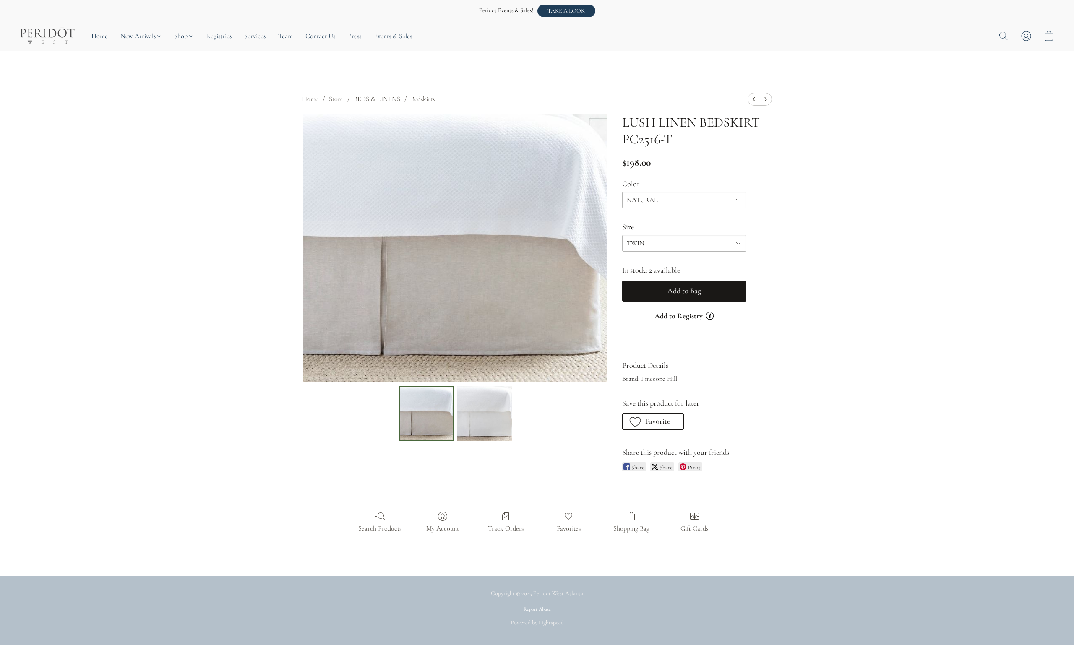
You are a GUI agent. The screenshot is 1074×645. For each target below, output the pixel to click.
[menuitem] (754, 99)
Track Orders (506, 528)
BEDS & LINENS (377, 99)
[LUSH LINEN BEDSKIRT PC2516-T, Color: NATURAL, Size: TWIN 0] (426, 413)
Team (285, 36)
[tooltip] (710, 316)
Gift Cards (694, 528)
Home (99, 36)
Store (336, 99)
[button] (566, 11)
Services (255, 36)
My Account (442, 528)
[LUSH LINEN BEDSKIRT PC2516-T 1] (484, 413)
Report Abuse (537, 609)
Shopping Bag (631, 528)
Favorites (569, 528)
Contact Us (320, 36)
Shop (181, 36)
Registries (219, 36)
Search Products (379, 528)
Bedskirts (423, 99)
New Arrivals (138, 36)
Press (354, 36)
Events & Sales (393, 36)
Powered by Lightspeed (537, 622)
